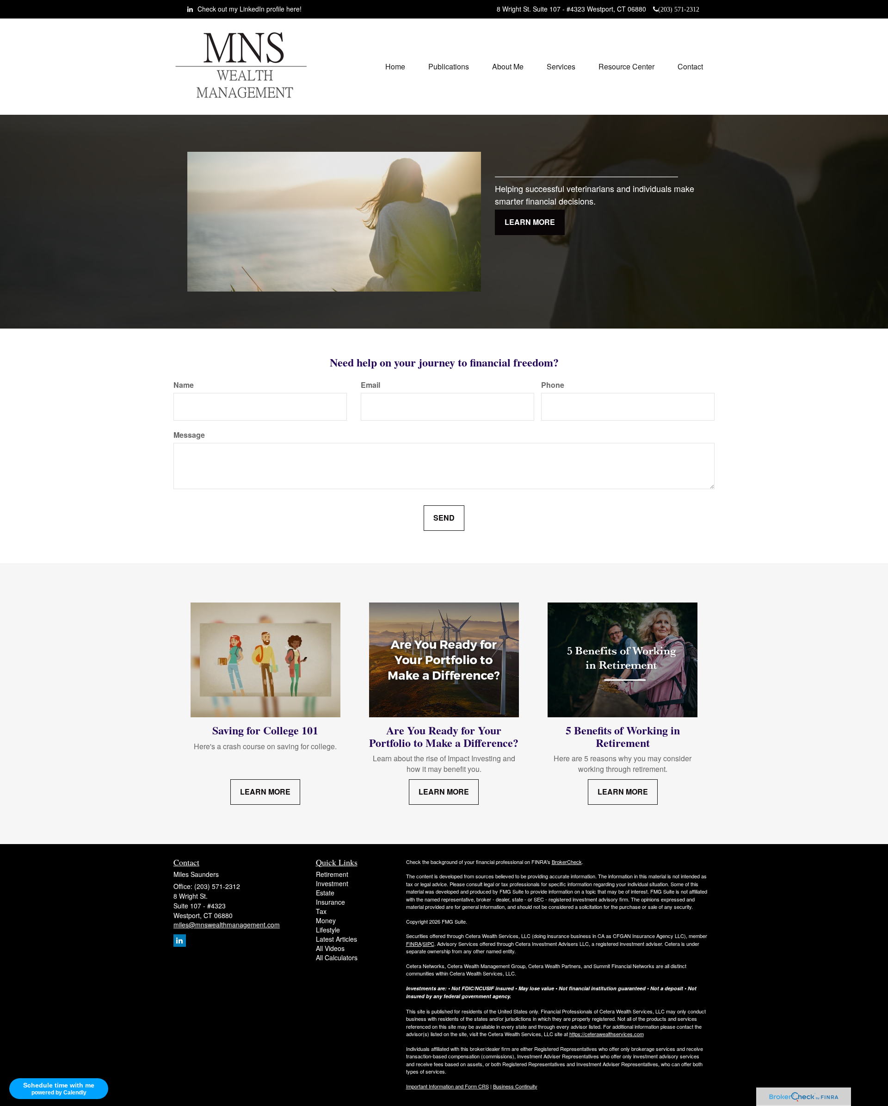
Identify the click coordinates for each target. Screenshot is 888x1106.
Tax (321, 911)
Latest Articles (336, 939)
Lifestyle (328, 929)
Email (370, 385)
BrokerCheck (567, 861)
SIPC (428, 943)
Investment (332, 883)
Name (183, 385)
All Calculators (337, 957)
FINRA (413, 943)
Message (189, 435)
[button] (449, 66)
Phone (552, 385)
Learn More (530, 222)
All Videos (330, 948)
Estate (325, 892)
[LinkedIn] (179, 940)
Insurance (330, 902)
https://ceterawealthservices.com (606, 1034)
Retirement (332, 874)
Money (326, 920)
